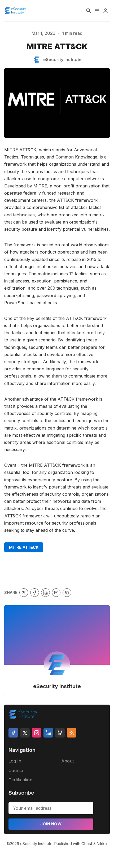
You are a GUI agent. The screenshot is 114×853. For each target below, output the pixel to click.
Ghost (86, 843)
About (67, 761)
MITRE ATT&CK (23, 547)
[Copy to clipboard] (67, 592)
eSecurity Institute (57, 686)
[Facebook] (13, 733)
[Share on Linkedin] (45, 592)
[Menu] (97, 10)
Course (15, 770)
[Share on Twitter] (23, 592)
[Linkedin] (48, 733)
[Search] (88, 10)
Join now (51, 824)
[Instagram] (36, 733)
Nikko (102, 843)
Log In (14, 761)
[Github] (60, 733)
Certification (20, 779)
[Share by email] (56, 592)
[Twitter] (25, 733)
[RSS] (71, 733)
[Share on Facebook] (34, 592)
